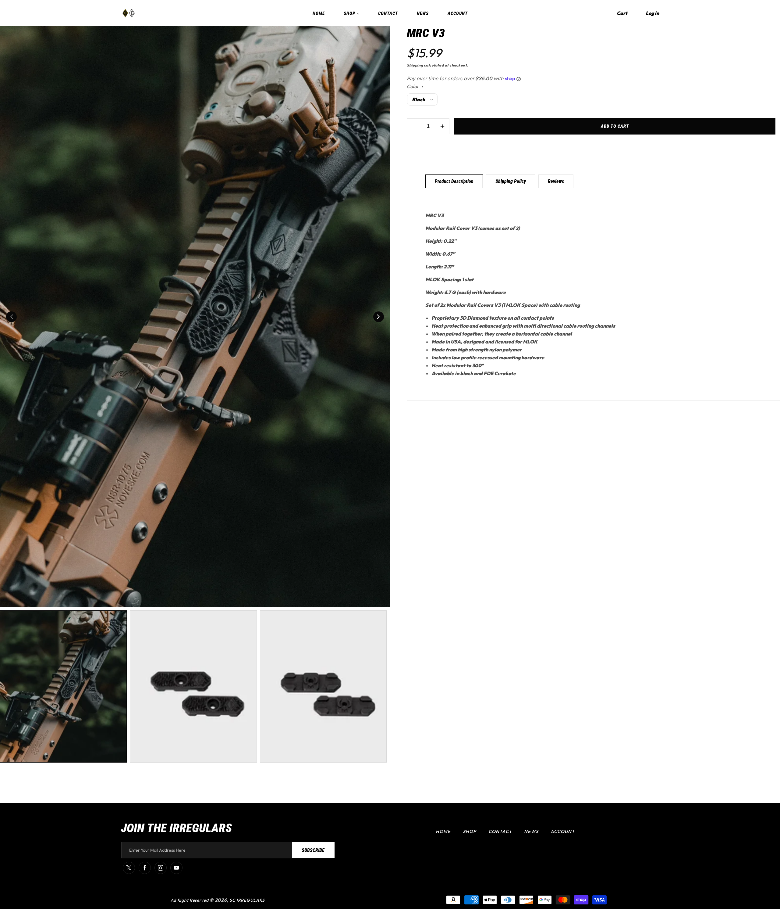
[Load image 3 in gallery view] (323, 686)
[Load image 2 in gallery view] (193, 686)
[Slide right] (378, 316)
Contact (500, 831)
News (531, 831)
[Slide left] (11, 316)
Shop (469, 831)
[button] (622, 13)
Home (443, 831)
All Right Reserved (190, 900)
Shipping (415, 65)
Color (413, 86)
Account (563, 831)
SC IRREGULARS (247, 900)
